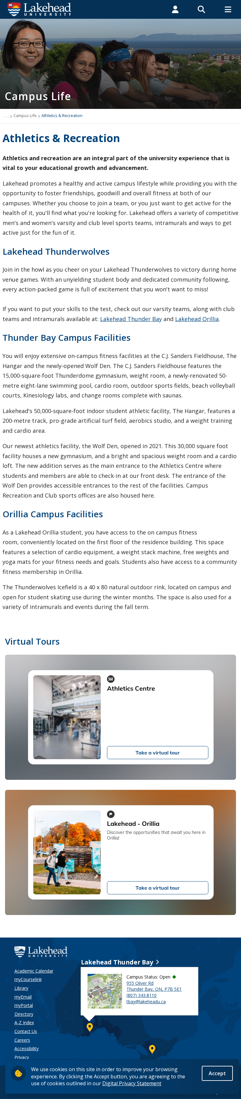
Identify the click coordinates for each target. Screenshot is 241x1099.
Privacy (21, 1057)
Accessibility (26, 1048)
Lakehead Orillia (197, 319)
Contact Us (25, 1031)
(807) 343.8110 (141, 995)
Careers (22, 1040)
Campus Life (25, 115)
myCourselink (28, 979)
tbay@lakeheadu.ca (146, 1001)
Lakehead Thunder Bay (131, 319)
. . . (6, 115)
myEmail (23, 997)
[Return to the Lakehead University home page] (40, 8)
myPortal (23, 1005)
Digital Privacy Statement (131, 1083)
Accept (217, 1073)
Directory (23, 1014)
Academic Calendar (33, 971)
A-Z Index (24, 1022)
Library (21, 988)
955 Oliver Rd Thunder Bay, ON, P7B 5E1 (154, 986)
